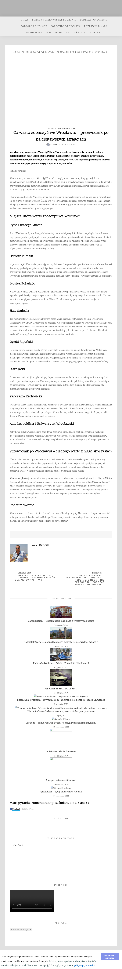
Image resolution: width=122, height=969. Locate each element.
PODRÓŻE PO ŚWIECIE (93, 19)
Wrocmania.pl (16, 478)
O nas (25, 19)
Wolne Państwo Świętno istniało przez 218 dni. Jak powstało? (61, 711)
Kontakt (96, 32)
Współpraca (34, 32)
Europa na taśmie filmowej (61, 780)
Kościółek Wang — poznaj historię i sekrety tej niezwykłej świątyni (61, 642)
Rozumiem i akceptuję (109, 956)
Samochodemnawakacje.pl (61, 128)
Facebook (18, 844)
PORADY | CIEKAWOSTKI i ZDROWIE (54, 19)
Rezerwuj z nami (95, 26)
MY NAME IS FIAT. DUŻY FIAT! (61, 688)
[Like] (91, 534)
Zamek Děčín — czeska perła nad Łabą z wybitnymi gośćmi (61, 621)
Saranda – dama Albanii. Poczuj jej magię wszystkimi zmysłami (61, 723)
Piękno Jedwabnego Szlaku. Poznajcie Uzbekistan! (61, 663)
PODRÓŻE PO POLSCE (34, 26)
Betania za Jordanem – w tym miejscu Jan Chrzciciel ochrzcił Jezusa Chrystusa (61, 700)
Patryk (56, 144)
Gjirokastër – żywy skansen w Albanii (61, 791)
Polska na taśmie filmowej (61, 751)
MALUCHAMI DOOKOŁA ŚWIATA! (66, 32)
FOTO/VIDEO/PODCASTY (66, 26)
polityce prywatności (84, 965)
